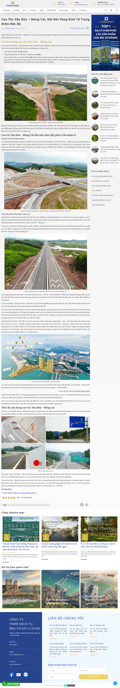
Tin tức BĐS (33, 10)
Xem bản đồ (53, 638)
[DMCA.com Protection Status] (69, 685)
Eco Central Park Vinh (101, 186)
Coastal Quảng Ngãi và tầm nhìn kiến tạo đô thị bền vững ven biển (110, 149)
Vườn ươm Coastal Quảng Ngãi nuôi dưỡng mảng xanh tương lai (110, 138)
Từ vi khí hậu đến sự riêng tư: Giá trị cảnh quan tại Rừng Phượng (109, 105)
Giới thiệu (16, 10)
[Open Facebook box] (106, 10)
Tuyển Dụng (83, 10)
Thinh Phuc (10, 28)
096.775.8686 (61, 4)
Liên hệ (74, 10)
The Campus (97, 190)
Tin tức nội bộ (51, 10)
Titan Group (54, 685)
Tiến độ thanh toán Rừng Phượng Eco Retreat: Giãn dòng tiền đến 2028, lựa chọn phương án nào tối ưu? (20, 547)
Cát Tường (45, 549)
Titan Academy (63, 10)
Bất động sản (77, 28)
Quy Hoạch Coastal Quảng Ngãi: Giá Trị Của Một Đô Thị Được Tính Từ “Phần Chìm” (110, 160)
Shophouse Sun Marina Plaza (28, 505)
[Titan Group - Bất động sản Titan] (12, 4)
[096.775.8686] (4, 683)
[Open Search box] (117, 10)
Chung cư (88, 603)
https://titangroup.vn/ (15, 664)
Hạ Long (19, 603)
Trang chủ (6, 10)
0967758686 (13, 644)
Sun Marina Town (13, 505)
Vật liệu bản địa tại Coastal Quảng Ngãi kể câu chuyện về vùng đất (109, 116)
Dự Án (24, 10)
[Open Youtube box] (111, 10)
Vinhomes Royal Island (101, 200)
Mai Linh (5, 552)
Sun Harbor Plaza (43, 505)
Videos (42, 10)
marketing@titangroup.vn (81, 4)
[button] (116, 588)
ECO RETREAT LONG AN (100, 181)
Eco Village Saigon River (102, 176)
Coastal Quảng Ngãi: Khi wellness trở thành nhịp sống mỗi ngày (110, 94)
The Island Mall (98, 205)
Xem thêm (6, 562)
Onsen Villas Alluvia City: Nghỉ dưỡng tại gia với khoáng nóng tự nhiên (108, 127)
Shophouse (11, 603)
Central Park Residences (103, 195)
